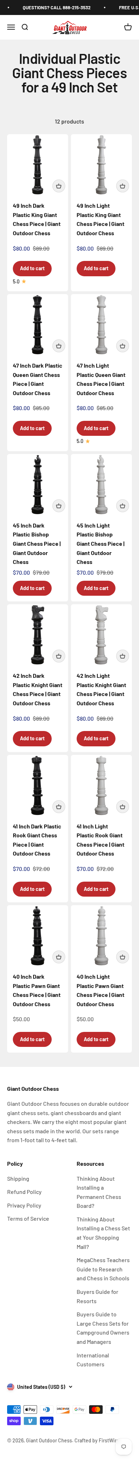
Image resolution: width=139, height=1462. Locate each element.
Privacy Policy (24, 1205)
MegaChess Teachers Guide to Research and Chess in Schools (103, 1268)
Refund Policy (24, 1191)
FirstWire (108, 1440)
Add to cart (32, 268)
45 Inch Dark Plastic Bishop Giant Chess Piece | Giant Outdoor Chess (37, 543)
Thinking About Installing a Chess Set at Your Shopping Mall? (103, 1233)
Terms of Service (28, 1218)
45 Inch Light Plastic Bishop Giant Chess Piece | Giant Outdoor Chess (100, 543)
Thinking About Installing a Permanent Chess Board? (99, 1192)
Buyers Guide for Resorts (97, 1296)
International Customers (93, 1360)
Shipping (18, 1178)
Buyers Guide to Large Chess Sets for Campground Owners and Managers (103, 1328)
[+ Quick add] (58, 186)
